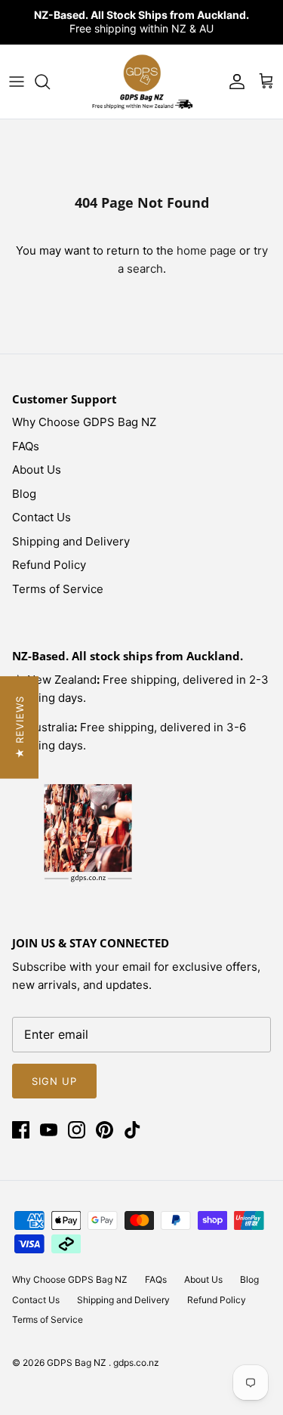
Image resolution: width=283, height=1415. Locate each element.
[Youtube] (48, 1129)
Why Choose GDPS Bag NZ (84, 422)
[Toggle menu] (16, 81)
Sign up (54, 1081)
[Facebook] (20, 1129)
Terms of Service (57, 589)
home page (206, 250)
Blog (24, 494)
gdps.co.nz (136, 1362)
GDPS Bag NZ (78, 1362)
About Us (36, 469)
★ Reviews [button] (20, 727)
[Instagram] (76, 1129)
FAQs (25, 446)
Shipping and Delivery (71, 541)
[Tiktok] (132, 1129)
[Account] (233, 81)
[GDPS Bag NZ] (142, 81)
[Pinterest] (104, 1129)
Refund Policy (49, 565)
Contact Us (41, 517)
